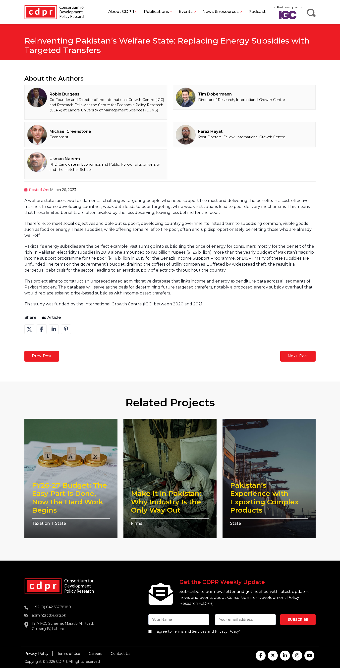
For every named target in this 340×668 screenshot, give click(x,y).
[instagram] (297, 656)
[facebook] (261, 656)
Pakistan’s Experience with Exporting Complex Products (264, 498)
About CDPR (121, 11)
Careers (95, 653)
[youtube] (309, 656)
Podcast (257, 11)
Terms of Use (68, 653)
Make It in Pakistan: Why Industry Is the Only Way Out (166, 501)
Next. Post (298, 356)
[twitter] (273, 656)
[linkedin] (285, 656)
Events (186, 11)
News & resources (220, 11)
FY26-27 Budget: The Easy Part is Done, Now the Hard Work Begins (69, 498)
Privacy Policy (36, 653)
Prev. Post (42, 356)
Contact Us (120, 653)
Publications (156, 11)
